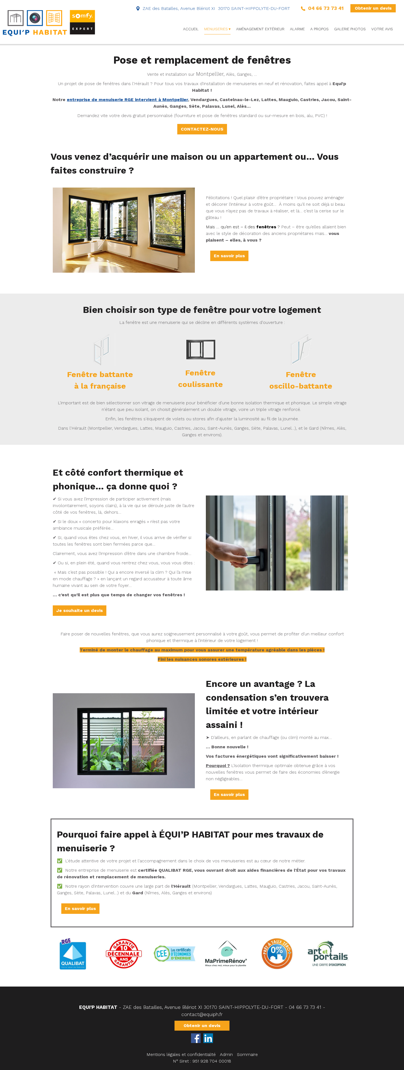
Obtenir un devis (373, 8)
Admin (226, 1054)
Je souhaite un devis (79, 610)
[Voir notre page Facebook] (196, 1038)
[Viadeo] (208, 1038)
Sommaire (247, 1054)
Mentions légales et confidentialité (181, 1054)
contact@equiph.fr (202, 1014)
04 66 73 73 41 (305, 1007)
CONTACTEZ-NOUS (202, 129)
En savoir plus (229, 255)
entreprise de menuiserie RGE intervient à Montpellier (127, 99)
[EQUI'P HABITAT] (49, 22)
